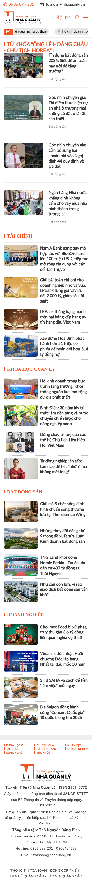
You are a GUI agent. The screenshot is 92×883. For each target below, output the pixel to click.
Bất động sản (57, 79)
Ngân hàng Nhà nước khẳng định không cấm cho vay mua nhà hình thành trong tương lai (68, 203)
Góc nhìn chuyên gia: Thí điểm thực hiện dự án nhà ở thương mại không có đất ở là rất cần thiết (68, 108)
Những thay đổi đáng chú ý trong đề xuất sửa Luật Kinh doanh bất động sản (62, 536)
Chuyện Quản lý (46, 745)
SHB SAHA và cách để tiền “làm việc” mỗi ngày (64, 683)
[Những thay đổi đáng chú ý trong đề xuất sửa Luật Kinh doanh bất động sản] (21, 538)
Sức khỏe (43, 753)
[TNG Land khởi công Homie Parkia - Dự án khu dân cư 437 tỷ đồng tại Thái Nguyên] (21, 564)
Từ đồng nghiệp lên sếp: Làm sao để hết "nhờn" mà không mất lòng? (63, 466)
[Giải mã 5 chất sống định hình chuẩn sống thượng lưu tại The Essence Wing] (21, 511)
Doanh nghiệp (25, 614)
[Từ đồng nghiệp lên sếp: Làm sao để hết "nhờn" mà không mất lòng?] (21, 468)
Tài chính (19, 236)
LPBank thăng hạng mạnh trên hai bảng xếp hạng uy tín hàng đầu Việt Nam (63, 317)
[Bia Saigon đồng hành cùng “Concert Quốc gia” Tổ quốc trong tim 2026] (21, 714)
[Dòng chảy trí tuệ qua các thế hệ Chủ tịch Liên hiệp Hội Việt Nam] (21, 442)
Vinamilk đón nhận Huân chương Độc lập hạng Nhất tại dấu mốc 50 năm (62, 659)
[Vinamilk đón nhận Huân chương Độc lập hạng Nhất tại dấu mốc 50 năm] (21, 661)
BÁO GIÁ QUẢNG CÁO (64, 876)
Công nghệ (13, 753)
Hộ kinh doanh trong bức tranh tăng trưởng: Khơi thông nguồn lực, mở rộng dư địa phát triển (63, 389)
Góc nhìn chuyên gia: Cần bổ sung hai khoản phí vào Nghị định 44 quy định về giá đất (67, 155)
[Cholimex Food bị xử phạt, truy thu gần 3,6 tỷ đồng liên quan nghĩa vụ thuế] (21, 634)
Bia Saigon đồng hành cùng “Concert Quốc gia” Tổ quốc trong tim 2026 (62, 712)
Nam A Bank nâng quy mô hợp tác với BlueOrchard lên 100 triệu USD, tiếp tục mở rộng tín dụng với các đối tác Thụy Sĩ (64, 259)
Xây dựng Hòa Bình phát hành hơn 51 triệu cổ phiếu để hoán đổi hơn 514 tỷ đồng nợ (64, 346)
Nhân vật (74, 745)
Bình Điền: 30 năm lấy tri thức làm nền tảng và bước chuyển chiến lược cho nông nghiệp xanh (64, 416)
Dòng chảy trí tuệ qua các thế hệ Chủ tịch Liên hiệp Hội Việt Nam (63, 440)
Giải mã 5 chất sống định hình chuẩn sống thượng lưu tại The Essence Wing (62, 509)
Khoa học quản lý (31, 369)
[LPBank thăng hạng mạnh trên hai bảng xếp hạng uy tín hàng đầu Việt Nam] (21, 319)
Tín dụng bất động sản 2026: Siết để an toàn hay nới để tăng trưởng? (68, 63)
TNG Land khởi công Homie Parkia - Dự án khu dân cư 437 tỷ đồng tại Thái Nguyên (63, 565)
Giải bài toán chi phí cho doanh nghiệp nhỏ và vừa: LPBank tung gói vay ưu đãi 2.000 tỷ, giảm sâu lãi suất (63, 290)
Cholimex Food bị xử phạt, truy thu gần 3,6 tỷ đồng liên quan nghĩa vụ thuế (63, 632)
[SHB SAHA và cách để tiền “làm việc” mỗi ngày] (21, 687)
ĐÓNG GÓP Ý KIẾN (64, 871)
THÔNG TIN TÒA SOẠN (28, 871)
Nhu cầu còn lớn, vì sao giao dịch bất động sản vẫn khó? (64, 589)
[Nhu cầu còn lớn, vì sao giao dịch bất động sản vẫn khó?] (21, 591)
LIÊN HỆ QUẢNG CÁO (27, 876)
